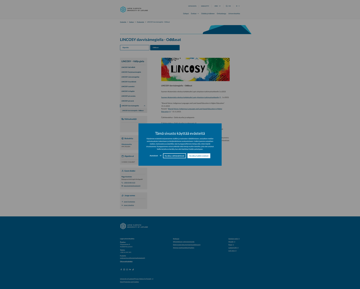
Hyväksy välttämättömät (174, 156)
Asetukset (154, 156)
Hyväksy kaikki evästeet (199, 156)
